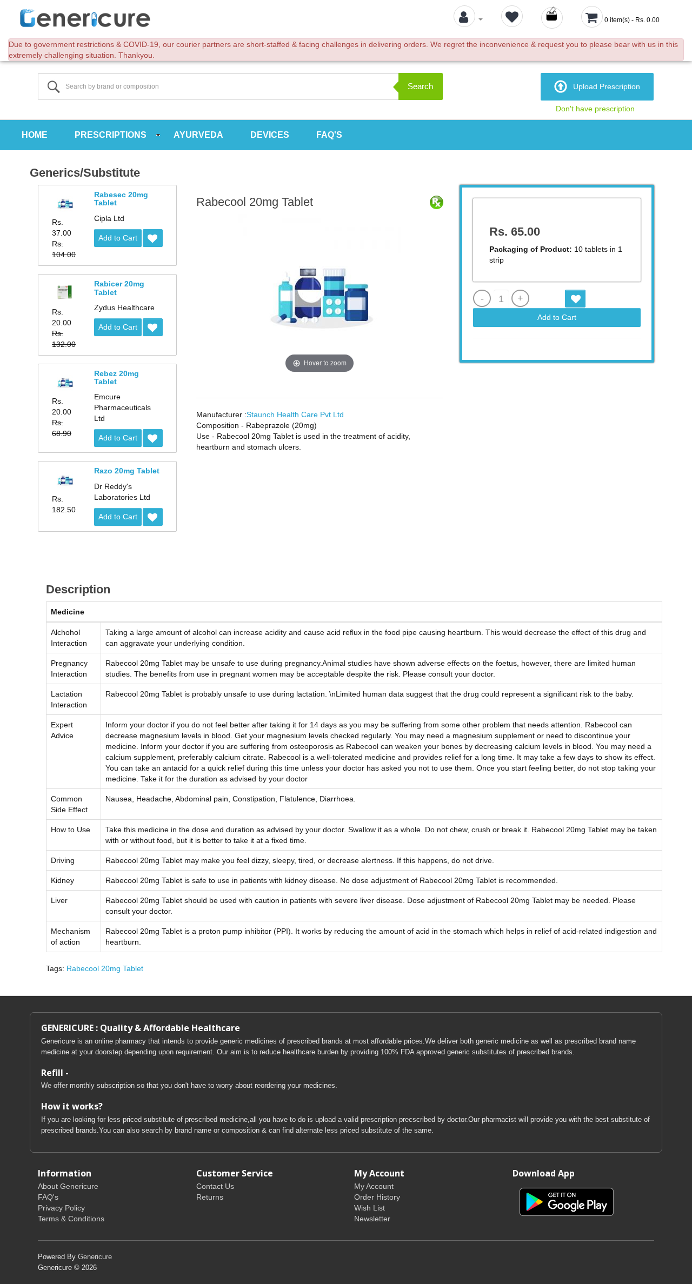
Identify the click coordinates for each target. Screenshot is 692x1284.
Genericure (95, 1257)
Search (420, 86)
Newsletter (372, 1218)
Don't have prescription (595, 108)
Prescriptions (111, 134)
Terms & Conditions (71, 1218)
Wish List (369, 1207)
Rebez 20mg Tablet (116, 377)
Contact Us (215, 1186)
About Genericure (68, 1186)
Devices (269, 134)
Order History (377, 1197)
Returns (209, 1197)
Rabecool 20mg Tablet (104, 968)
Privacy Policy (61, 1207)
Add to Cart (117, 237)
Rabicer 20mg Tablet (119, 287)
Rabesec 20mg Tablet (121, 198)
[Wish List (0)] (512, 19)
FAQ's (329, 134)
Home (35, 134)
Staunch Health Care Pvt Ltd (295, 414)
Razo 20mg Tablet (126, 470)
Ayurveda (198, 134)
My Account (374, 1186)
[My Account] (468, 19)
